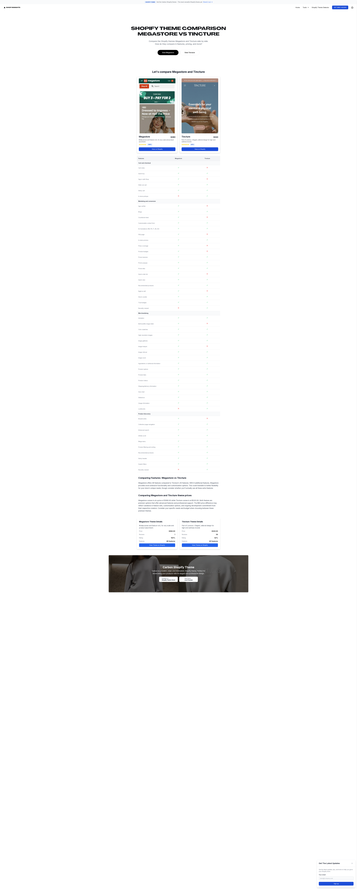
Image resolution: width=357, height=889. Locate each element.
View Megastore (168, 52)
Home (297, 7)
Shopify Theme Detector (320, 7)
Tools (305, 7)
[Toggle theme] (352, 8)
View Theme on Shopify (157, 545)
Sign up (336, 883)
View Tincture (190, 52)
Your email (322, 875)
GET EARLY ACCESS (340, 7)
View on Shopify (157, 149)
